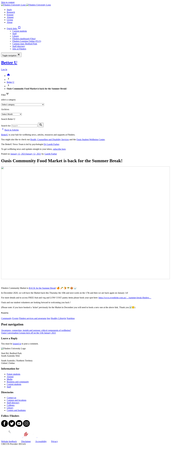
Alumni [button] (10, 17)
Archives (5, 109)
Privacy (54, 441)
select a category (8, 99)
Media (9, 379)
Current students (19, 31)
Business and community (18, 382)
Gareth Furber (50, 154)
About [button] (9, 22)
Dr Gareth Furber (51, 144)
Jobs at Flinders (19, 49)
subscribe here (59, 149)
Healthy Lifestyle (58, 318)
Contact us (11, 397)
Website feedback (9, 441)
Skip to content (7, 2)
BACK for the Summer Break (42, 288)
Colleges (10, 405)
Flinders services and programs (32, 318)
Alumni (10, 376)
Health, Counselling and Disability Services (49, 139)
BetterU (4, 135)
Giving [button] (10, 20)
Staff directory (18, 46)
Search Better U (8, 119)
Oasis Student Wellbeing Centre (90, 139)
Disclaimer (26, 441)
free (48, 318)
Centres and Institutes (16, 410)
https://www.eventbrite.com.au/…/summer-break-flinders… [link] (125, 297)
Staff (14, 33)
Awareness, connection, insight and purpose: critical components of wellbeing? (36, 330)
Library (15, 36)
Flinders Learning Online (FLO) (26, 41)
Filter (3, 95)
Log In (4, 69)
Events (15, 318)
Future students (13, 374)
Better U (9, 62)
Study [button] (9, 9)
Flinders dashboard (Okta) (24, 38)
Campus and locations (16, 400)
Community (6, 318)
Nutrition (71, 318)
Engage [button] (10, 15)
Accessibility (41, 441)
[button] (14, 28)
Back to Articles (10, 130)
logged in (17, 343)
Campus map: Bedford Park (24, 44)
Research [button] (11, 12)
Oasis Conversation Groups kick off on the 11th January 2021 (28, 333)
